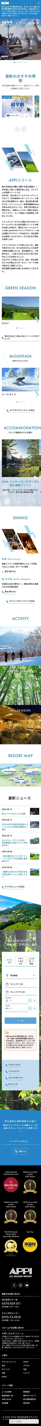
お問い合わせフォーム (13, 1333)
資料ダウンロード (29, 1395)
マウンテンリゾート (9, 1362)
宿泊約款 (26, 1403)
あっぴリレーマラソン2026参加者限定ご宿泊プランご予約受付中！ (14, 843)
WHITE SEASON (7, 627)
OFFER (25, 1362)
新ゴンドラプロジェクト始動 (14, 813)
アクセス (26, 1365)
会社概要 (5, 1403)
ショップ (26, 1373)
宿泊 (3, 1365)
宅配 (24, 1369)
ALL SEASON (5, 706)
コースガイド (9, 394)
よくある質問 (6, 1392)
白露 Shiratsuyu (11, 559)
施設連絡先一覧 (14, 1343)
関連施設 (26, 1392)
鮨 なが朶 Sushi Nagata (16, 579)
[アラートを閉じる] (38, 3)
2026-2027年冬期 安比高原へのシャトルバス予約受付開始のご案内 (15, 827)
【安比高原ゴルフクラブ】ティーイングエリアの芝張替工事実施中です (14, 858)
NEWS (4, 1377)
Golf (5, 323)
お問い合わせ (6, 1399)
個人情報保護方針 (29, 1399)
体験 (3, 1373)
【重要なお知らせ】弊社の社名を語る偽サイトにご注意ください (14, 874)
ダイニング (6, 1369)
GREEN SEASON (7, 667)
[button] (14, 62)
